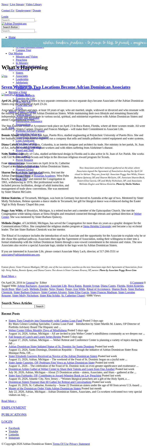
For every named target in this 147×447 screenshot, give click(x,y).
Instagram (14, 437)
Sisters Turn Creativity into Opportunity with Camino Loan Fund (45, 320)
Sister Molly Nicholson (25, 295)
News (4, 4)
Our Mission (16, 53)
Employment (23, 10)
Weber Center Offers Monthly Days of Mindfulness (38, 330)
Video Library (34, 4)
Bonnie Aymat (91, 285)
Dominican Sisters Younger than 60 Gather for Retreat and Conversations (50, 382)
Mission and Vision (27, 56)
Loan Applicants (25, 140)
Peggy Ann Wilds (75, 289)
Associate (43, 285)
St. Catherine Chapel (73, 295)
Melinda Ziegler (39, 289)
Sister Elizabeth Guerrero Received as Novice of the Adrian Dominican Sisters (53, 356)
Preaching (21, 59)
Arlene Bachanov (27, 285)
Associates (22, 75)
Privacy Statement (79, 443)
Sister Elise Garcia (78, 292)
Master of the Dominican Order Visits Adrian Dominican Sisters (45, 388)
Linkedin (14, 434)
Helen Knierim (135, 285)
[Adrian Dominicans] (14, 23)
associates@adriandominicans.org (20, 254)
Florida (121, 285)
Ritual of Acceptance (98, 289)
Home (12, 37)
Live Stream (17, 4)
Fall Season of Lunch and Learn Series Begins (35, 336)
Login (4, 16)
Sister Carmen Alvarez (54, 292)
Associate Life (58, 285)
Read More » (8, 276)
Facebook (14, 428)
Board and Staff (25, 150)
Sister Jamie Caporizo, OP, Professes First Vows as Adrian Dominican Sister (52, 362)
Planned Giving (25, 169)
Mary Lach (22, 289)
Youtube (13, 431)
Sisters (19, 72)
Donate (37, 10)
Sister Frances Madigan (103, 292)
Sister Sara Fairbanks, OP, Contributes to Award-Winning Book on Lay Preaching (55, 375)
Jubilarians (22, 82)
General (30, 282)
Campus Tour (23, 50)
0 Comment (136, 282)
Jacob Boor (7, 289)
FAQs (19, 108)
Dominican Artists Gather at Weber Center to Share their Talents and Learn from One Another (62, 369)
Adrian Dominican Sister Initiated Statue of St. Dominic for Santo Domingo (51, 346)
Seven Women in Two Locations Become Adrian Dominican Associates (65, 87)
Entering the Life (25, 98)
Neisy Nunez (56, 289)
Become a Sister (18, 92)
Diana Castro (108, 285)
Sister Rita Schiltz (50, 295)
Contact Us (7, 10)
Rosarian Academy (44, 175)
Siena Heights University (97, 226)
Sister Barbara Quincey (27, 292)
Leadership (22, 79)
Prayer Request (24, 159)
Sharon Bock (119, 289)
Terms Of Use (61, 443)
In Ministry (22, 63)
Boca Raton (75, 285)
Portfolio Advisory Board (30, 130)
